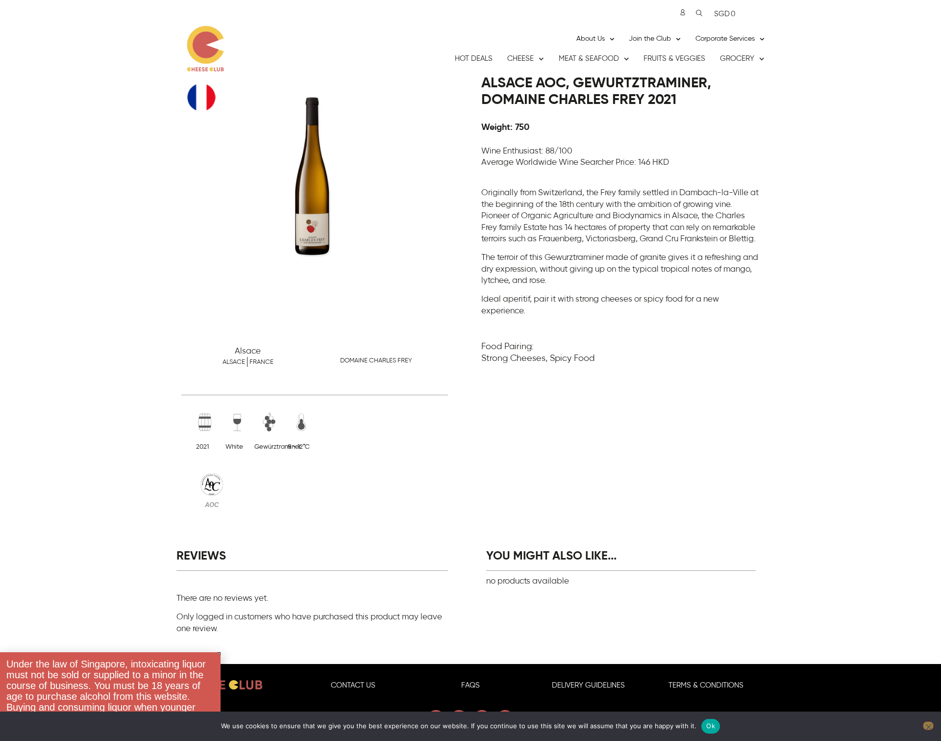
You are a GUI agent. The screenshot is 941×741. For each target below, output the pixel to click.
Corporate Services (725, 38)
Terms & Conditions (706, 685)
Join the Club (650, 38)
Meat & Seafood (589, 58)
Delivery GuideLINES (588, 685)
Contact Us (353, 685)
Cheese (520, 58)
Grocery (737, 58)
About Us (590, 38)
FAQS (470, 685)
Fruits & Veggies (674, 58)
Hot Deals (474, 58)
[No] (928, 725)
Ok (710, 726)
